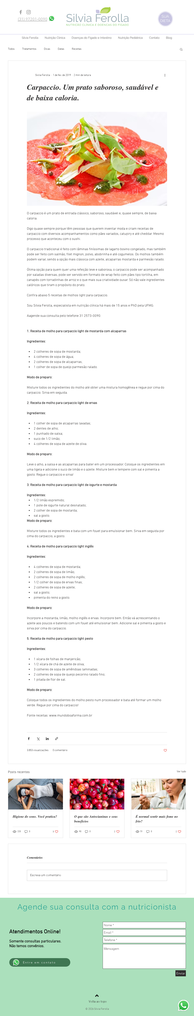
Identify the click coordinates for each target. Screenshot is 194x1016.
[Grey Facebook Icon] (20, 12)
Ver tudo (181, 771)
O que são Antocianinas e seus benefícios (96, 819)
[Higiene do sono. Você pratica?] (35, 794)
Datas (61, 49)
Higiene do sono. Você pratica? (35, 816)
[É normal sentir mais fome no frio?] (158, 794)
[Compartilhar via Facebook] (29, 738)
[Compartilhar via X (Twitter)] (38, 738)
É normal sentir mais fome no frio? (157, 819)
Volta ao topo (98, 1002)
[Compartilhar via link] (56, 738)
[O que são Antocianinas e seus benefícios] (97, 794)
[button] (181, 49)
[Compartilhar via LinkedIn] (47, 738)
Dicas (47, 49)
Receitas (76, 49)
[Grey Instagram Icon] (28, 12)
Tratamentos (29, 49)
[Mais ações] (165, 75)
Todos (11, 49)
